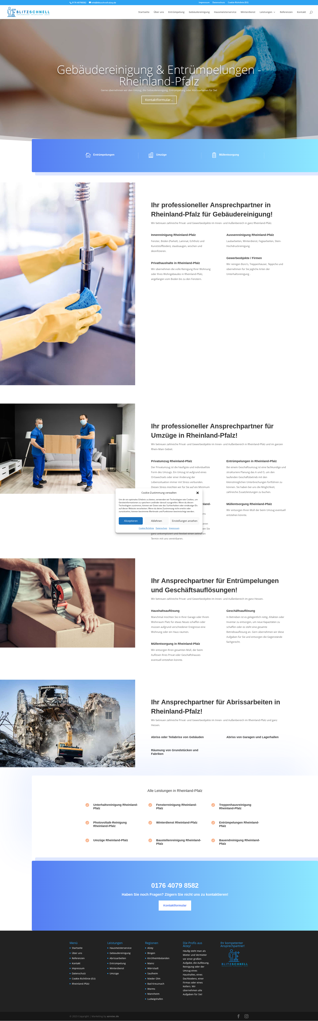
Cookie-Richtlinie (146, 528)
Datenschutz (161, 528)
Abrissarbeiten (118, 958)
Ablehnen (156, 521)
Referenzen (286, 12)
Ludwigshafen (155, 998)
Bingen (151, 953)
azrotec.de (112, 1016)
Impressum (174, 528)
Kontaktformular (174, 905)
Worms (151, 988)
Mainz (150, 963)
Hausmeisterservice (225, 12)
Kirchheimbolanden (158, 958)
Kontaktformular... (159, 99)
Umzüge (114, 973)
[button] (197, 492)
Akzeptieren (131, 521)
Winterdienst (248, 12)
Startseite (143, 12)
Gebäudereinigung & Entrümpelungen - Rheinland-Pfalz (159, 75)
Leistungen (266, 12)
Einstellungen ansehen (184, 521)
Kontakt (301, 12)
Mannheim (153, 993)
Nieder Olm (153, 978)
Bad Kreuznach (155, 983)
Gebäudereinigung (199, 12)
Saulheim (152, 973)
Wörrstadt (153, 968)
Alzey (150, 947)
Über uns (159, 12)
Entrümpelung (176, 12)
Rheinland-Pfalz (80, 983)
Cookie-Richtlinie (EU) (238, 2)
